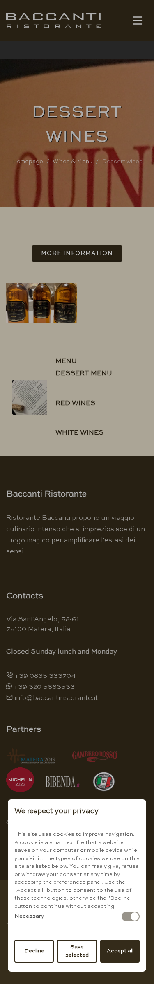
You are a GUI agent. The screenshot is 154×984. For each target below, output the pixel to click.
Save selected (77, 951)
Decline (34, 951)
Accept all (120, 951)
